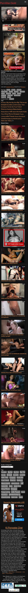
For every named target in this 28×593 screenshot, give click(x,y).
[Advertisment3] (14, 238)
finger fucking (4, 91)
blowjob (8, 90)
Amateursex (18, 572)
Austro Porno (11, 572)
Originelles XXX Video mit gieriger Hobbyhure (12, 425)
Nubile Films (17, 486)
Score (17, 116)
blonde (24, 102)
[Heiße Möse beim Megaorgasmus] (14, 255)
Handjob (11, 91)
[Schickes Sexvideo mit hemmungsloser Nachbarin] (14, 149)
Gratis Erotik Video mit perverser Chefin (11, 390)
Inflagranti (11, 99)
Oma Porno (9, 114)
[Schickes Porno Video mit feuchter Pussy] (14, 364)
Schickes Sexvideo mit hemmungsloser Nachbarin (13, 157)
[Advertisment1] (14, 42)
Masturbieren (5, 112)
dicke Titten (21, 105)
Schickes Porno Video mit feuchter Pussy (11, 372)
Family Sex (10, 107)
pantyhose (3, 95)
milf (10, 111)
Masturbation (17, 109)
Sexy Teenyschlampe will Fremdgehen (10, 442)
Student (9, 97)
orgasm (14, 93)
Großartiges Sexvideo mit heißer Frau (10, 192)
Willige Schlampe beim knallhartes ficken (11, 298)
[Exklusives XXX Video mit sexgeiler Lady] (14, 167)
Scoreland (22, 116)
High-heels (22, 91)
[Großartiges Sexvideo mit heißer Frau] (14, 184)
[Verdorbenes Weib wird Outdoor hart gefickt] (14, 202)
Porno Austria (9, 573)
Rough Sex (10, 95)
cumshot (15, 105)
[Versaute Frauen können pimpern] (14, 132)
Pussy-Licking (5, 492)
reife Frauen (10, 116)
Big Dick (14, 102)
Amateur (3, 102)
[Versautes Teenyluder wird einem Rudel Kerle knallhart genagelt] (14, 326)
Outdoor (19, 93)
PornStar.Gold (8, 3)
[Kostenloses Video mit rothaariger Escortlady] (14, 399)
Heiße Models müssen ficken (8, 281)
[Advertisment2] (14, 61)
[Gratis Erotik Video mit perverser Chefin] (14, 381)
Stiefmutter (4, 121)
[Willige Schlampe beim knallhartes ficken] (14, 290)
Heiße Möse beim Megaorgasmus (9, 263)
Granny (4, 109)
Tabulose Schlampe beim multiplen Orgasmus (12, 227)
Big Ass (9, 102)
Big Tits (19, 102)
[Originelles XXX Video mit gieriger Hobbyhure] (14, 416)
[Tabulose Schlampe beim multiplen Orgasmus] (14, 219)
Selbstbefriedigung (7, 118)
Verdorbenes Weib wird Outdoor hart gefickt (12, 210)
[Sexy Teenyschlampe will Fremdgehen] (14, 434)
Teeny (10, 120)
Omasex (16, 114)
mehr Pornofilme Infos (6, 84)
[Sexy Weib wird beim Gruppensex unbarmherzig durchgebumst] (14, 307)
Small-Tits (3, 97)
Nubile (21, 112)
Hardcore (16, 91)
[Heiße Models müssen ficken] (14, 272)
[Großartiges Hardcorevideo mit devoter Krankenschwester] (14, 451)
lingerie (3, 93)
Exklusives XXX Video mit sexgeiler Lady (11, 175)
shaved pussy (17, 95)
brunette (13, 90)
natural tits (8, 93)
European (19, 90)
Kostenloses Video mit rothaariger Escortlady (12, 407)
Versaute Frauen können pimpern (9, 140)
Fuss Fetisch (18, 107)
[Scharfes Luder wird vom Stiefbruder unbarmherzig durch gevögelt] (14, 345)
